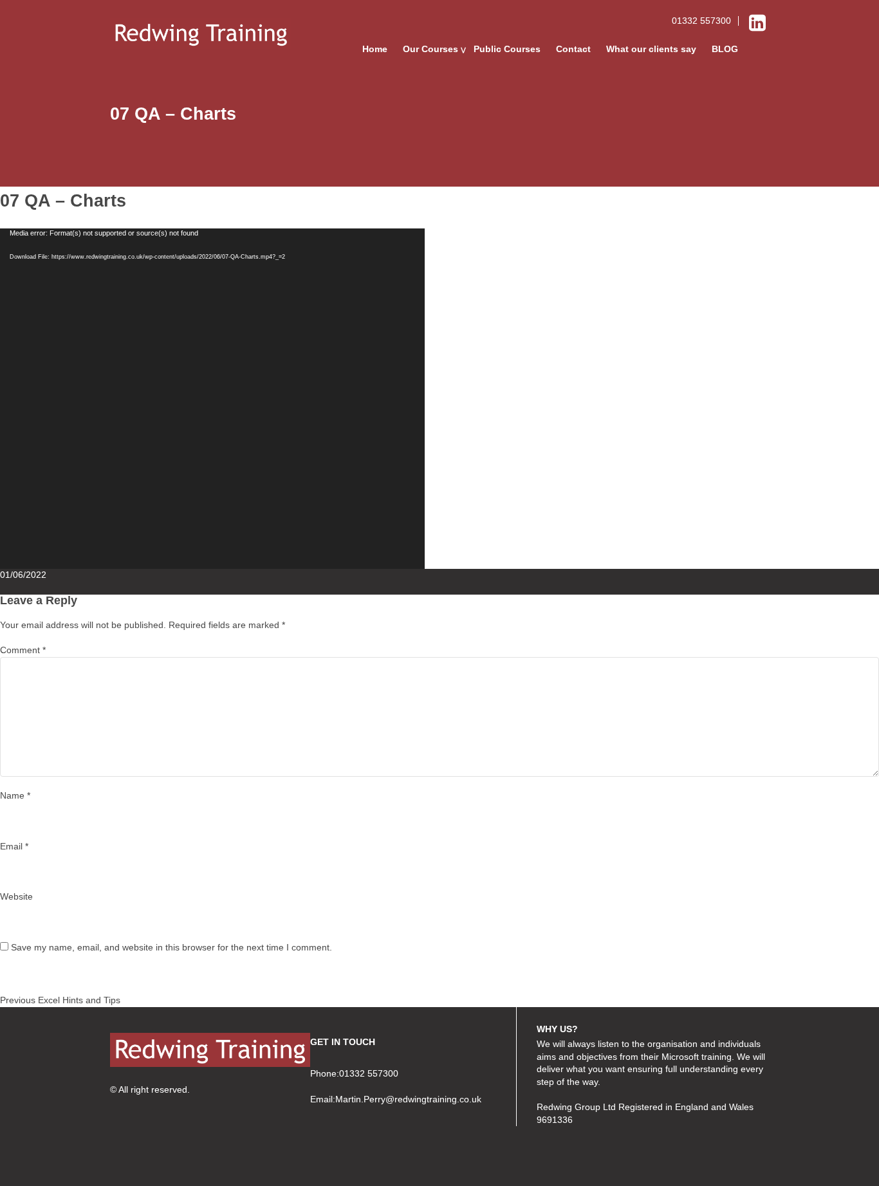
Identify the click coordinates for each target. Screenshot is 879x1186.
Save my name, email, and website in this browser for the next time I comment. (171, 947)
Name (15, 795)
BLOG (725, 49)
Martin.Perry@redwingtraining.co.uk (408, 1099)
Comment (23, 650)
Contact (573, 49)
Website (16, 896)
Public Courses (507, 49)
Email (14, 846)
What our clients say (651, 49)
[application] (212, 398)
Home (374, 49)
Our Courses (430, 49)
